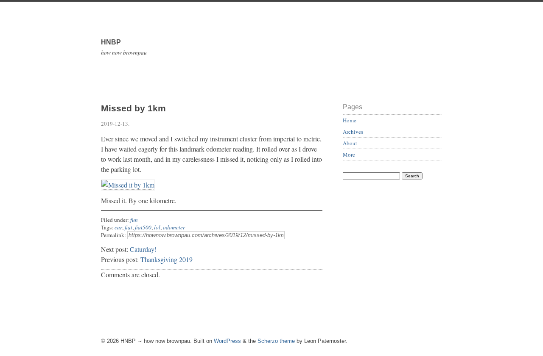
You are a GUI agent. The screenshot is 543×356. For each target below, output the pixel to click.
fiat (128, 227)
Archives (353, 131)
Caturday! (143, 249)
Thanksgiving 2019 (166, 259)
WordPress (227, 341)
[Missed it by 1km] (128, 185)
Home (349, 120)
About (350, 143)
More (349, 154)
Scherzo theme (276, 341)
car (118, 227)
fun (134, 220)
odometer (174, 227)
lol (157, 227)
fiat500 (143, 227)
